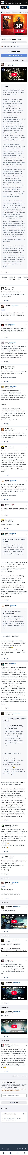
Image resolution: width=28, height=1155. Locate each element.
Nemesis (7, 504)
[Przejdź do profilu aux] (2, 447)
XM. (6, 324)
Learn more (3, 2)
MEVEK (7, 480)
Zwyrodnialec (8, 713)
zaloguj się (21, 1085)
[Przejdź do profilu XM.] (2, 325)
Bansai (7, 386)
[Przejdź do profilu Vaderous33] (2, 826)
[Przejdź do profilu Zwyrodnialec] (2, 713)
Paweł (6, 533)
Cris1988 (7, 1045)
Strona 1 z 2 (15, 60)
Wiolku (7, 428)
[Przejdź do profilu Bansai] (2, 387)
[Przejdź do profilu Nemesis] (2, 505)
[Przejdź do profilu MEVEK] (2, 481)
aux (6, 446)
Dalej (22, 60)
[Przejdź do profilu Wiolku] (2, 429)
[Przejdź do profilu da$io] (2, 857)
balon (6, 342)
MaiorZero (9, 46)
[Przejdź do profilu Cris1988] (2, 1045)
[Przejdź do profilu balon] (2, 342)
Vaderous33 (8, 825)
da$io (6, 856)
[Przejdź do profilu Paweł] (2, 534)
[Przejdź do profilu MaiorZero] (2, 46)
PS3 (18, 46)
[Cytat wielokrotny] (2, 272)
